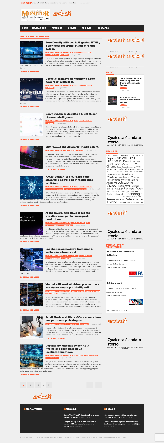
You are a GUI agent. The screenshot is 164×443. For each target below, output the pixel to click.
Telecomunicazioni (133, 197)
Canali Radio (113, 164)
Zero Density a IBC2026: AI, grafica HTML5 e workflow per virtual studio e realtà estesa (72, 45)
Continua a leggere (29, 71)
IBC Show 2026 (114, 283)
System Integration (115, 194)
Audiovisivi (137, 161)
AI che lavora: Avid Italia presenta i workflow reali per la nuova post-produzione (68, 216)
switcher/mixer (133, 191)
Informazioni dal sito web (116, 267)
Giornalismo (126, 169)
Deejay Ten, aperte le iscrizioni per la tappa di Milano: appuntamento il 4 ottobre (80, 424)
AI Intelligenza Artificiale (34, 37)
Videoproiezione (123, 202)
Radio (136, 186)
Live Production (71, 256)
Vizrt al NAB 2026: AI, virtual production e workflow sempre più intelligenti (72, 286)
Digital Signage (127, 167)
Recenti (110, 72)
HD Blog (110, 409)
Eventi (68, 223)
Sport (119, 191)
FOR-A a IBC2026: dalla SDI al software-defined (130, 99)
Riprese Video (66, 258)
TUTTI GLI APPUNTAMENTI (116, 311)
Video (113, 202)
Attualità (69, 52)
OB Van (134, 177)
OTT (138, 177)
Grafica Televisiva (80, 52)
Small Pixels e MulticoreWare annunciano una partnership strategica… (73, 319)
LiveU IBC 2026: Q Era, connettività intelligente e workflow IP (55, 3)
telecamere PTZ (120, 197)
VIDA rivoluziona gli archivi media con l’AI (72, 146)
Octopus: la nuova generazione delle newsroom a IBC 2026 (70, 80)
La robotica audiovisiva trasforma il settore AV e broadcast (69, 251)
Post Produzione (52, 225)
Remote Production (53, 258)
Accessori (114, 155)
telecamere (110, 197)
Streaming (49, 189)
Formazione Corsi (78, 223)
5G (107, 155)
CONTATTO (103, 28)
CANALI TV (129, 164)
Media (90, 52)
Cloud (119, 167)
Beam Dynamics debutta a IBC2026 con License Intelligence (71, 115)
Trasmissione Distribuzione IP (75, 189)
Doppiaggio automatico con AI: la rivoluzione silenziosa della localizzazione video (67, 349)
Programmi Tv (125, 185)
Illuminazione (111, 172)
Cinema (111, 166)
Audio (76, 355)
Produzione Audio (91, 355)
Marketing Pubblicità (125, 174)
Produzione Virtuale (92, 291)
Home (25, 28)
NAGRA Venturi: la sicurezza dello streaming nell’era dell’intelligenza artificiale (69, 180)
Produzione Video (52, 55)
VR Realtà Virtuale (136, 202)
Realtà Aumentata (52, 293)
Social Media (111, 191)
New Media (123, 177)
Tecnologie (64, 55)
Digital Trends (34, 409)
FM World (71, 409)
